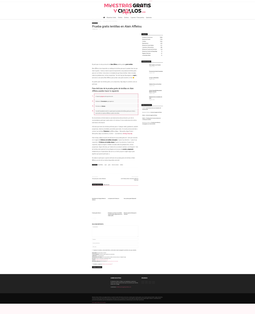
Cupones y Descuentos (137, 17)
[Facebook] (155, 1)
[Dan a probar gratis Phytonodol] (131, 192)
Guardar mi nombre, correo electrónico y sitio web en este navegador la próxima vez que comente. (114, 250)
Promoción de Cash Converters (156, 71)
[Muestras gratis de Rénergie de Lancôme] (131, 207)
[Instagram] (158, 1)
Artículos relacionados (97, 184)
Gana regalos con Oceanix (155, 64)
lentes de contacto (115, 164)
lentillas (121, 164)
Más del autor (106, 184)
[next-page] (95, 218)
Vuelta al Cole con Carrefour (155, 84)
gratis (109, 164)
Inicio (93, 21)
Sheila (143, 115)
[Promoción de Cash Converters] (144, 73)
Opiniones (149, 17)
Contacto (150, 0)
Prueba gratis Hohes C (96, 212)
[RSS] (160, 1)
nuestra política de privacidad (113, 261)
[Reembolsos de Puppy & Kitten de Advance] (99, 192)
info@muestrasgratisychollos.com (102, 259)
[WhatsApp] (93, 32)
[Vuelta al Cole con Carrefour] (144, 85)
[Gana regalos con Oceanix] (144, 66)
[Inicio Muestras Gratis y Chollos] (104, 17)
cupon (105, 164)
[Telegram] (96, 32)
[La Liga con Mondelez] (144, 79)
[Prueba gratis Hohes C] (99, 207)
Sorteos (126, 17)
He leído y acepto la (102, 264)
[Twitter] (162, 1)
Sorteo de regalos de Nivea (156, 112)
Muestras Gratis (111, 17)
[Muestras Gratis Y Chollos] (127, 9)
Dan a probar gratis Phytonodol (130, 198)
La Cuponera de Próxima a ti (113, 198)
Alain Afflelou (100, 164)
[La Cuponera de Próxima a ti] (115, 192)
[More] (105, 32)
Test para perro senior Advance (99, 178)
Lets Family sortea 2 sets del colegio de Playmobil (129, 179)
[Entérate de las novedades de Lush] (144, 98)
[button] (161, 17)
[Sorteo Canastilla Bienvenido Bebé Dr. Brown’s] (144, 92)
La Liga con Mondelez (154, 77)
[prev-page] (93, 218)
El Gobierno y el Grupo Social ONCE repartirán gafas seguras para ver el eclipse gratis (115, 214)
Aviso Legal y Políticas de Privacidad (99, 302)
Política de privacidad (107, 264)
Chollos (120, 17)
